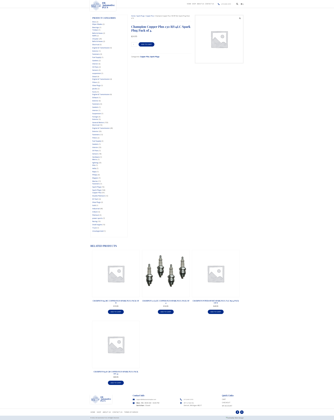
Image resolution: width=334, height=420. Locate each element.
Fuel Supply (96, 57)
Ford (94, 92)
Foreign (95, 117)
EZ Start (95, 199)
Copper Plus (96, 193)
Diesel (94, 76)
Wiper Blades (97, 24)
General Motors (98, 122)
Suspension (96, 113)
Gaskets (95, 60)
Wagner (95, 178)
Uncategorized (97, 231)
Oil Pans (95, 67)
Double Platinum (98, 196)
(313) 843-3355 (188, 399)
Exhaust (95, 97)
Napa (94, 172)
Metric (94, 159)
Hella (94, 168)
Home (133, 16)
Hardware (96, 157)
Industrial (96, 209)
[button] (240, 18)
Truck (94, 228)
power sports (97, 218)
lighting (95, 163)
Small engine (97, 225)
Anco (94, 22)
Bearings (95, 27)
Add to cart (146, 44)
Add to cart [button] (116, 312)
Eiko (93, 165)
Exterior (95, 51)
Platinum (95, 215)
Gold (94, 205)
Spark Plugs (96, 187)
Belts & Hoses (97, 33)
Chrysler (95, 39)
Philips (94, 175)
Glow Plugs (96, 85)
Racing (94, 221)
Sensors (95, 70)
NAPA (94, 36)
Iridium (95, 212)
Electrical (95, 44)
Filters (94, 82)
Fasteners (96, 54)
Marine (95, 181)
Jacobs (94, 89)
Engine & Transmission (101, 48)
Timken (95, 30)
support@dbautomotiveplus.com (146, 399)
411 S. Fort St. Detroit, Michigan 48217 (193, 404)
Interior (95, 64)
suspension (96, 73)
